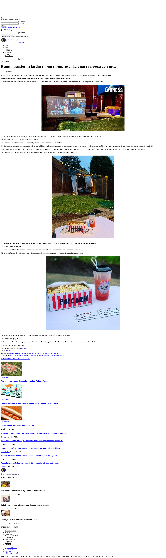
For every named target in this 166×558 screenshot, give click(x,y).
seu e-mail (22, 32)
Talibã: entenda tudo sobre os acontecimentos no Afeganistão (25, 505)
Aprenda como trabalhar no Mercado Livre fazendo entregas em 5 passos (30, 463)
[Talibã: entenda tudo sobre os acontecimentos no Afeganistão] (5, 501)
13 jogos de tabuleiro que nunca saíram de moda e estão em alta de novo (29, 403)
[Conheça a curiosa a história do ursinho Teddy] (5, 516)
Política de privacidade (11, 553)
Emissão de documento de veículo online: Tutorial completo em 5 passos (29, 456)
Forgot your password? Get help (10, 27)
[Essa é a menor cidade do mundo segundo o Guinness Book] (11, 376)
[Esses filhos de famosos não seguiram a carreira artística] (5, 487)
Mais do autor (25, 359)
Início (6, 45)
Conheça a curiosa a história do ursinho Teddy (19, 520)
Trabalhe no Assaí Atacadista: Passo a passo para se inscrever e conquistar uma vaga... (35, 433)
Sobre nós (8, 551)
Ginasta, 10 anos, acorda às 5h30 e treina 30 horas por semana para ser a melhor (34, 353)
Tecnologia (8, 52)
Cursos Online (9, 56)
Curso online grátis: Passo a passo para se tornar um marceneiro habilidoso (30, 448)
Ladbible (7, 350)
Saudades (7, 54)
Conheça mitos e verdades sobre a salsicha (17, 425)
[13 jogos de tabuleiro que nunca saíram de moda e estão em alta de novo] (11, 398)
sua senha (21, 23)
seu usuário (22, 21)
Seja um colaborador (11, 548)
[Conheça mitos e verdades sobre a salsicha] (11, 420)
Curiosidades (8, 50)
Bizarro (3, 509)
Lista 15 (7, 47)
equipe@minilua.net (12, 474)
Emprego (3, 437)
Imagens (7, 49)
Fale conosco (9, 549)
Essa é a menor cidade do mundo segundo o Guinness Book (24, 381)
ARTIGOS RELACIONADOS (11, 359)
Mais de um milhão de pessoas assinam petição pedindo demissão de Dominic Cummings (37, 355)
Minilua (23, 348)
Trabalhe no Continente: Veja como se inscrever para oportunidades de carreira (32, 441)
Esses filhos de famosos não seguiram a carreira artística (23, 491)
